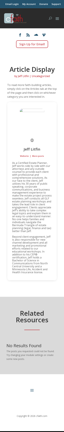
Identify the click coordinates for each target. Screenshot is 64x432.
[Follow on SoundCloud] (36, 35)
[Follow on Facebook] (20, 35)
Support (56, 4)
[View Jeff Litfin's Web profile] (32, 140)
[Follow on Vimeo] (44, 35)
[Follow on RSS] (28, 35)
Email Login (12, 4)
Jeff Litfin (23, 76)
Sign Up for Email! (32, 44)
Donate (43, 4)
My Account (29, 4)
